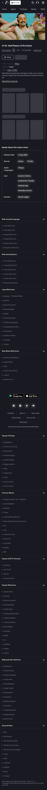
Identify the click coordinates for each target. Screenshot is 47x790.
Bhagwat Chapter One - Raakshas (15, 500)
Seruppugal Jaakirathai (11, 327)
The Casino (6, 49)
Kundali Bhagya (9, 461)
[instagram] (19, 406)
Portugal (6, 777)
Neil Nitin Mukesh (9, 702)
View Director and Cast (10, 80)
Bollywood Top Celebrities (11, 660)
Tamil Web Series (9, 231)
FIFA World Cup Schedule (12, 750)
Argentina (7, 763)
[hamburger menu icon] (43, 3)
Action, (9, 69)
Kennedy (6, 509)
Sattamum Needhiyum (11, 358)
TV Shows (23, 9)
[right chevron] (4, 102)
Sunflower (7, 341)
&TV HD (6, 575)
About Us (22, 414)
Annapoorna (8, 474)
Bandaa (6, 548)
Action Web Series (10, 270)
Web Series (37, 49)
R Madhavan (8, 667)
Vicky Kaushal (8, 693)
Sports (13, 9)
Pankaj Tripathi (8, 689)
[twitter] (25, 406)
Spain (5, 759)
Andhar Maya (8, 610)
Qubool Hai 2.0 (8, 380)
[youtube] (32, 406)
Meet (5, 469)
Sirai (5, 531)
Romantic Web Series (11, 284)
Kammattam (8, 332)
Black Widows (8, 627)
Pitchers (6, 654)
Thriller (14, 69)
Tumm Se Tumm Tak (10, 447)
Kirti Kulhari (7, 706)
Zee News (7, 566)
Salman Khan (8, 680)
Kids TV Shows (8, 487)
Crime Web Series (10, 262)
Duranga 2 (7, 632)
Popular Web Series (9, 585)
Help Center (35, 414)
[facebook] (12, 406)
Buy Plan (16, 3)
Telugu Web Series (10, 240)
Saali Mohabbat (9, 504)
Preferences (23, 423)
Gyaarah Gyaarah (10, 306)
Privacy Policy (15, 418)
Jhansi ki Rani (8, 452)
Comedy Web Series (10, 266)
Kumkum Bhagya (9, 456)
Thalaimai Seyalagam (11, 323)
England (6, 768)
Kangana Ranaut (9, 715)
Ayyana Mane (8, 363)
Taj (5, 641)
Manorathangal (9, 310)
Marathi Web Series (10, 244)
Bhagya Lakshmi (9, 465)
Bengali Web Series (10, 235)
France (6, 755)
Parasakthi (7, 544)
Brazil (5, 772)
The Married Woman (10, 371)
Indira (6, 478)
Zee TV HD (7, 570)
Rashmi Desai (8, 720)
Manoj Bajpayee (9, 684)
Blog (5, 733)
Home (4, 9)
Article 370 (7, 540)
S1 (3, 44)
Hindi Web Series (9, 226)
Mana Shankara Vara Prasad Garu (15, 522)
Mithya (6, 314)
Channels (10, 414)
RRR (5, 553)
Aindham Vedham (10, 336)
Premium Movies (8, 493)
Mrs (5, 526)
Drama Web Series (10, 275)
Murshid (6, 301)
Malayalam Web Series (11, 248)
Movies (33, 9)
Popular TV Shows (8, 436)
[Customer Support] (37, 3)
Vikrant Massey (9, 671)
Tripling (6, 345)
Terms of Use (30, 418)
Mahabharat (8, 443)
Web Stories (8, 737)
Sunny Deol (7, 698)
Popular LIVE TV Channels (11, 559)
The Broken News (9, 319)
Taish (5, 367)
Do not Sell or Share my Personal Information (22, 427)
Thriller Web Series (10, 279)
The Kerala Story (9, 535)
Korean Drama (8, 482)
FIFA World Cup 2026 (11, 742)
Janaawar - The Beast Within (13, 297)
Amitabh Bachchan (10, 711)
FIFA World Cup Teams (11, 746)
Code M (6, 376)
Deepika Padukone (10, 676)
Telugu (17, 63)
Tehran (6, 513)
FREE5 (43, 9)
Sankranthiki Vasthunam (12, 518)
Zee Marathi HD (9, 579)
